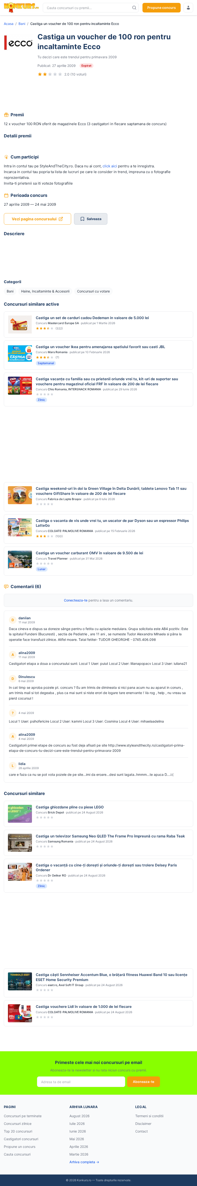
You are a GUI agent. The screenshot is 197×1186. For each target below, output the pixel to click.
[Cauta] (134, 7)
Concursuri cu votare (93, 291)
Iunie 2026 (77, 1131)
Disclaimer (143, 1124)
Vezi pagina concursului (34, 218)
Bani (21, 24)
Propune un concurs (19, 1147)
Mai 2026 (76, 1139)
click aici (110, 166)
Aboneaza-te (143, 1082)
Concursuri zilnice (17, 1124)
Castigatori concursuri (21, 1139)
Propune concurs (161, 8)
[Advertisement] (98, 95)
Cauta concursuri (17, 1154)
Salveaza (94, 219)
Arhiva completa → (84, 1162)
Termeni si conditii (149, 1116)
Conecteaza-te (75, 600)
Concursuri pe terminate (23, 1116)
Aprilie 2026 (78, 1147)
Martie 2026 (78, 1154)
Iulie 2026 (77, 1124)
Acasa (8, 24)
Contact (141, 1131)
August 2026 (79, 1116)
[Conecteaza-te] (188, 7)
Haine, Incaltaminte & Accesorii (45, 291)
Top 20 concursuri (18, 1131)
